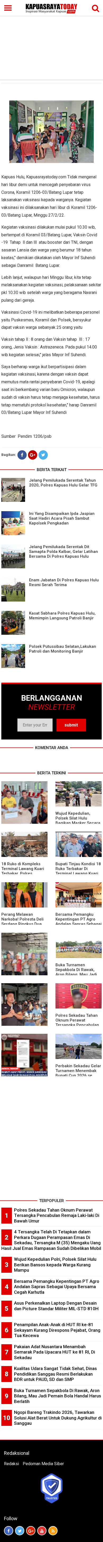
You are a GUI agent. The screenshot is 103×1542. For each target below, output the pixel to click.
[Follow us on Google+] (30, 1530)
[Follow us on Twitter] (19, 1530)
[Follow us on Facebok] (8, 1530)
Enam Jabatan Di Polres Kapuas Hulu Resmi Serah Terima (64, 582)
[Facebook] (22, 455)
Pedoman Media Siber (43, 1463)
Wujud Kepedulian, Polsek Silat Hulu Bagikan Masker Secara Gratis (77, 820)
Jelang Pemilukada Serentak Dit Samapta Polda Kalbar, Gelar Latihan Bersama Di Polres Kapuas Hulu (63, 551)
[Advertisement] (51, 40)
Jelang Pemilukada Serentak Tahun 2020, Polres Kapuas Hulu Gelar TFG (63, 483)
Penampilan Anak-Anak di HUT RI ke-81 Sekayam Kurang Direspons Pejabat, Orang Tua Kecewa (57, 1330)
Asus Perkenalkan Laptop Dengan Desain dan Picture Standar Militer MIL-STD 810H (56, 1305)
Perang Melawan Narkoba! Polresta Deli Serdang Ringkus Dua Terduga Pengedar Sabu (24, 921)
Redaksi (11, 1463)
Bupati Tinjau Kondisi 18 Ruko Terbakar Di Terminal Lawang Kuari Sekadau (78, 871)
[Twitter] (43, 455)
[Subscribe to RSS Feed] (53, 1530)
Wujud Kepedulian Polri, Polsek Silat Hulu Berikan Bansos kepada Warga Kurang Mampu (55, 1265)
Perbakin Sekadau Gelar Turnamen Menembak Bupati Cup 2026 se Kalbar (78, 1073)
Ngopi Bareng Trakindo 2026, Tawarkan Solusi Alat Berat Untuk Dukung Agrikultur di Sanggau (58, 1418)
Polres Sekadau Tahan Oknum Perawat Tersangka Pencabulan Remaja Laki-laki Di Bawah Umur (77, 1025)
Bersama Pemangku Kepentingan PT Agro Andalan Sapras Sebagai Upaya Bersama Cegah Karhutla (78, 924)
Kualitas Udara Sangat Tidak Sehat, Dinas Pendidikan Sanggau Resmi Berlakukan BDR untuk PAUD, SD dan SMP (55, 1374)
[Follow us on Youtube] (41, 1530)
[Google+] (32, 455)
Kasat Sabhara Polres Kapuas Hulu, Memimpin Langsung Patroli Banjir (62, 615)
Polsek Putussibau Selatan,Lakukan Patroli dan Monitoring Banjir (62, 649)
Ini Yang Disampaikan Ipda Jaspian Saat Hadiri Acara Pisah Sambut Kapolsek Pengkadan (62, 518)
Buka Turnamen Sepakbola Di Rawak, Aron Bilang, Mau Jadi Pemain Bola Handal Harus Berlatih (76, 974)
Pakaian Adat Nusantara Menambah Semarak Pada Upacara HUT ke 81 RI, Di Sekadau (54, 1352)
